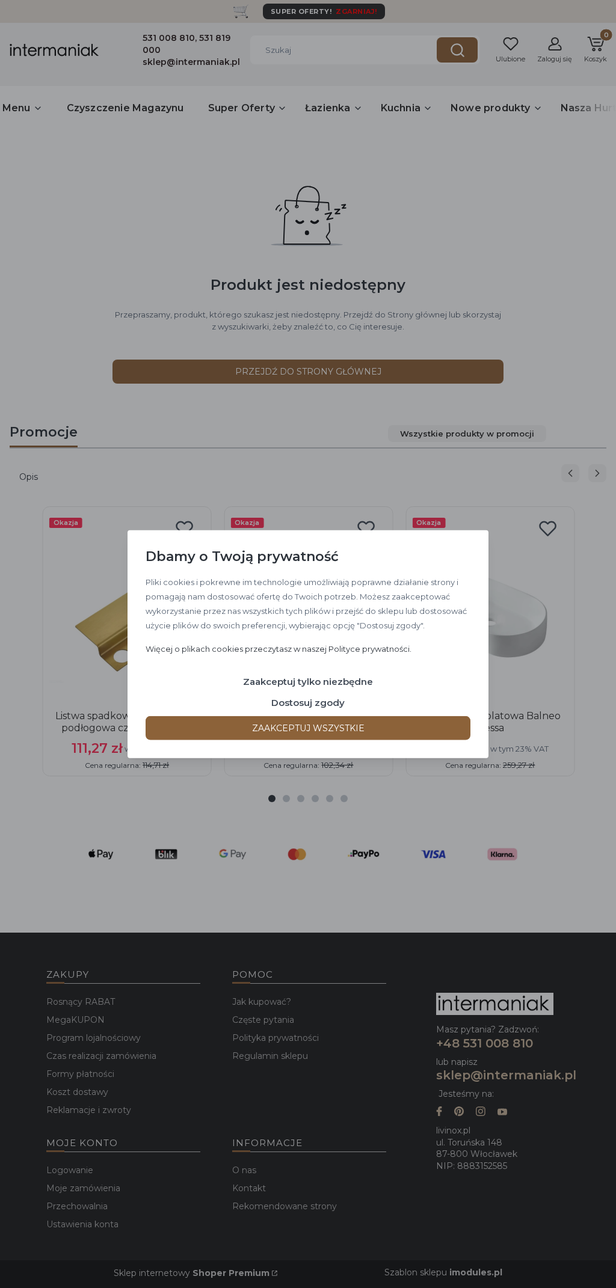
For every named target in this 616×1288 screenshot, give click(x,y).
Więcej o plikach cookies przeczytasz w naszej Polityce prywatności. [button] (278, 648)
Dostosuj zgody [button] (308, 702)
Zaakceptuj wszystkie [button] (308, 727)
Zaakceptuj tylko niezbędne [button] (308, 681)
